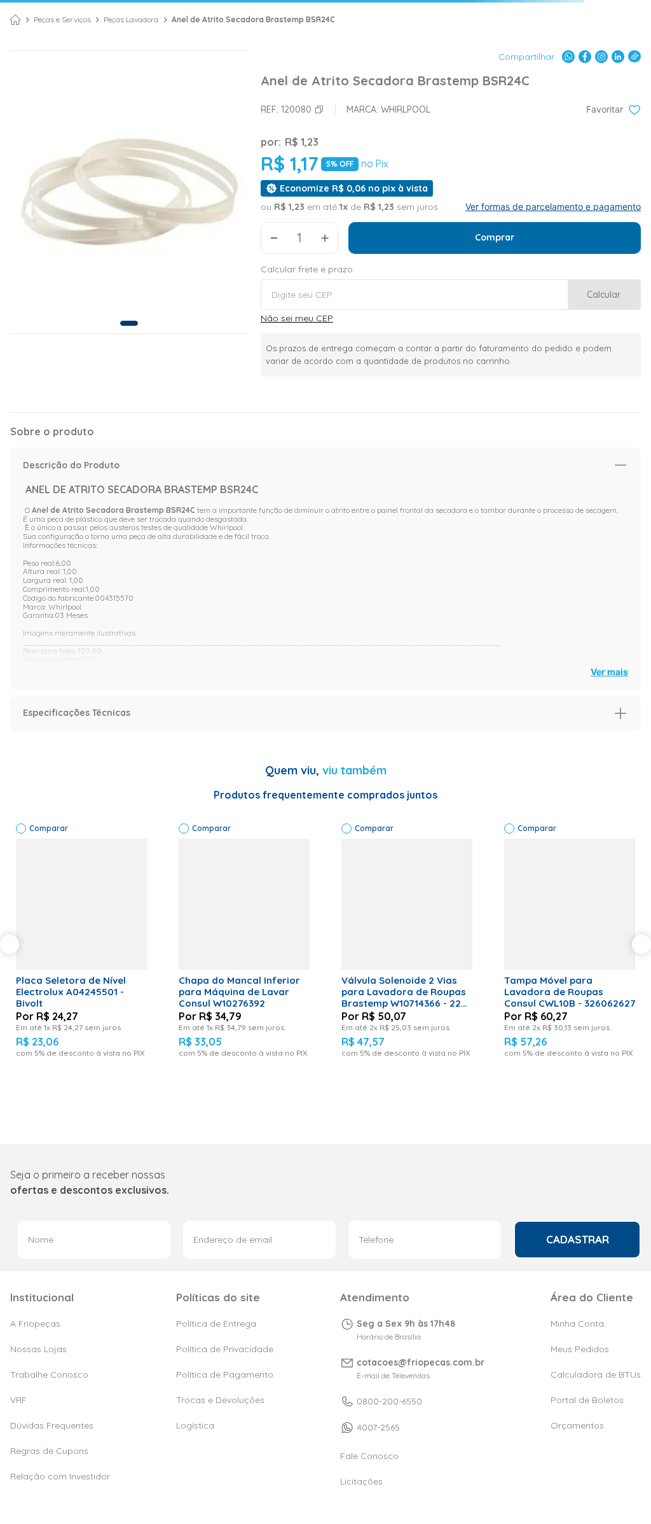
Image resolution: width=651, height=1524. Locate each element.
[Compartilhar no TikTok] (634, 56)
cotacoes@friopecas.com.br (420, 1362)
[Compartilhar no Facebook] (585, 56)
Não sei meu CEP (297, 318)
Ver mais (609, 671)
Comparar (48, 828)
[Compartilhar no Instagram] (601, 56)
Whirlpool (405, 109)
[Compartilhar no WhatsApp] (568, 56)
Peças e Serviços (62, 20)
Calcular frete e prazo (307, 269)
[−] (274, 238)
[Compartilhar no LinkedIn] (618, 56)
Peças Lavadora (131, 20)
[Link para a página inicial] (15, 20)
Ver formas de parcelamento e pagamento (553, 207)
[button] (325, 465)
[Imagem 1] (129, 323)
